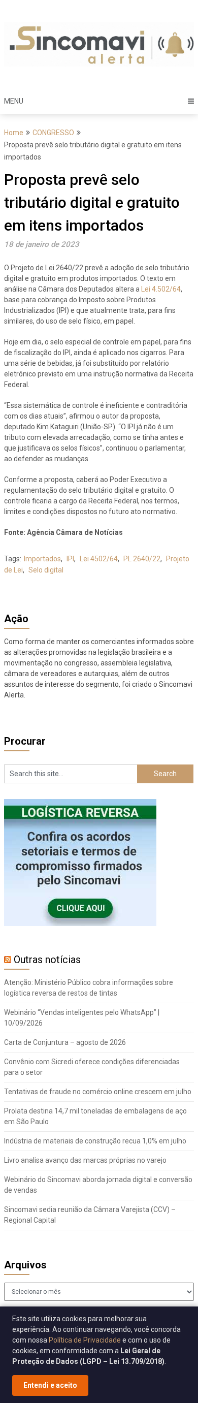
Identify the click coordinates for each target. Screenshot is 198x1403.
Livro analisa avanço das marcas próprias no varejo (85, 1160)
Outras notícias (47, 959)
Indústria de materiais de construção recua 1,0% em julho (95, 1141)
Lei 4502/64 (99, 559)
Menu (13, 101)
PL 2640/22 (141, 559)
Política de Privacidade (85, 1340)
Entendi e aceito (50, 1385)
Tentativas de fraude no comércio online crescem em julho (97, 1092)
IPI (70, 559)
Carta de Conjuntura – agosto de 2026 (65, 1042)
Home (13, 133)
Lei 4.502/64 (161, 289)
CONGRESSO (53, 133)
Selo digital (45, 570)
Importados (42, 559)
